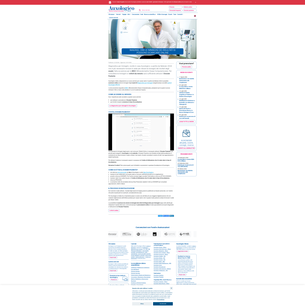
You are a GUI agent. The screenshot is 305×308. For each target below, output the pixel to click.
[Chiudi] (171, 288)
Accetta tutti (163, 303)
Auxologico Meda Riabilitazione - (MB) (162, 263)
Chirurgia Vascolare (135, 273)
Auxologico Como (158, 265)
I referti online (113, 210)
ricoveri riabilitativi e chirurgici (138, 255)
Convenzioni (135, 14)
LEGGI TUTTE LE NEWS (186, 121)
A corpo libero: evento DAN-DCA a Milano (186, 87)
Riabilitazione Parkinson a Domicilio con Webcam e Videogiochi (187, 102)
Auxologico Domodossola (159, 267)
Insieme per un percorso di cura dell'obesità (187, 117)
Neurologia (133, 281)
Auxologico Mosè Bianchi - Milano (161, 283)
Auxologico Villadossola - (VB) (161, 270)
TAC (147, 249)
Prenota (172, 7)
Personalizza (160, 299)
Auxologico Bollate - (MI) (159, 258)
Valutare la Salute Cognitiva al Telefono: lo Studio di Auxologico (186, 94)
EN (195, 16)
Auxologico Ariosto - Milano (160, 247)
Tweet (160, 216)
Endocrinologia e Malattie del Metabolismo (141, 275)
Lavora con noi (113, 17)
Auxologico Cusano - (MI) (159, 259)
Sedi (141, 14)
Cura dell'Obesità (135, 269)
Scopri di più (113, 257)
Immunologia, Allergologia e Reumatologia (140, 277)
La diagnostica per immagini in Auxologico (122, 105)
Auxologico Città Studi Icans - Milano (162, 249)
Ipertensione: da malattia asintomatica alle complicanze (186, 80)
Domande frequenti (175, 10)
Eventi (170, 14)
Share (172, 216)
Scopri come (182, 274)
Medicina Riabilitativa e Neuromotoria (139, 279)
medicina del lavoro (139, 257)
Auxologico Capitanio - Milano (160, 281)
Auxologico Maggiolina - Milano (161, 251)
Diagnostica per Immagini (145, 83)
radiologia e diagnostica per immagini (139, 248)
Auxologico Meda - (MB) (159, 261)
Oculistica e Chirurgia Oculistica (138, 282)
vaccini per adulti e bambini (144, 254)
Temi (174, 14)
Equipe (124, 14)
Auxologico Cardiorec (158, 275)
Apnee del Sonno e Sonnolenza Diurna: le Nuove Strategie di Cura (186, 110)
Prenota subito (186, 67)
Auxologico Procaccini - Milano (161, 254)
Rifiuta (142, 303)
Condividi (166, 216)
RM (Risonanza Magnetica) (140, 249)
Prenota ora (114, 279)
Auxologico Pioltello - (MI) (160, 256)
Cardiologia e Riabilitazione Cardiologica (140, 267)
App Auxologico (148, 172)
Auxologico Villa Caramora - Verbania (162, 268)
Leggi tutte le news (183, 251)
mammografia (145, 250)
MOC (126, 88)
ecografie (133, 252)
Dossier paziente (189, 10)
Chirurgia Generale (135, 271)
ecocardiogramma (140, 252)
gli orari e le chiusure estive (174, 2)
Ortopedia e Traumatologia (137, 284)
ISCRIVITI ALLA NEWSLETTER (186, 148)
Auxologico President (158, 277)
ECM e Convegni (162, 14)
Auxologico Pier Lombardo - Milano (162, 252)
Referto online (188, 7)
